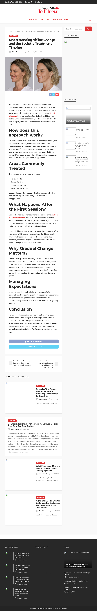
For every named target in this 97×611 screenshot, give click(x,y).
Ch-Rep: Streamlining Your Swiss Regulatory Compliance (77, 121)
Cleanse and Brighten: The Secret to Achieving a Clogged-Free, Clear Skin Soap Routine (33, 425)
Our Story (38, 2)
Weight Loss (57, 20)
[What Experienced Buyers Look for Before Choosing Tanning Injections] (22, 474)
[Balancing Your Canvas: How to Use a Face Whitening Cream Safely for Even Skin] (22, 397)
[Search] (90, 20)
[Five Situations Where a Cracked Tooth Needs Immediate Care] (71, 131)
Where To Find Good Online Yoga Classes (76, 588)
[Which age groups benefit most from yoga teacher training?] (78, 560)
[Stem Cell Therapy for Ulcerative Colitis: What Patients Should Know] (71, 145)
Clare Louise (43, 399)
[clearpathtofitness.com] (48, 10)
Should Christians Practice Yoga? (76, 581)
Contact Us (28, 2)
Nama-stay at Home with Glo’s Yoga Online (77, 573)
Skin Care (33, 20)
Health (41, 20)
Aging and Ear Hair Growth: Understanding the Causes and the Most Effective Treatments (48, 504)
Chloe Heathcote (17, 52)
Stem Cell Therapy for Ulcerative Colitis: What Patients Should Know (82, 146)
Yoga (48, 20)
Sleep (66, 20)
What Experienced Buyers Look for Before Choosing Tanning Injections (48, 468)
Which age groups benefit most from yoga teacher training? (77, 565)
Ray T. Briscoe (43, 511)
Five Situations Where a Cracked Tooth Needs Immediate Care (82, 132)
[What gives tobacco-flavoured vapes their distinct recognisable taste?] (71, 159)
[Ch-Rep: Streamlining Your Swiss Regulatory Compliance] (78, 115)
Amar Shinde (15, 429)
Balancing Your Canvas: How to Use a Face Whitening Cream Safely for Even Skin (47, 392)
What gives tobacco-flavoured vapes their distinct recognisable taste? (81, 160)
